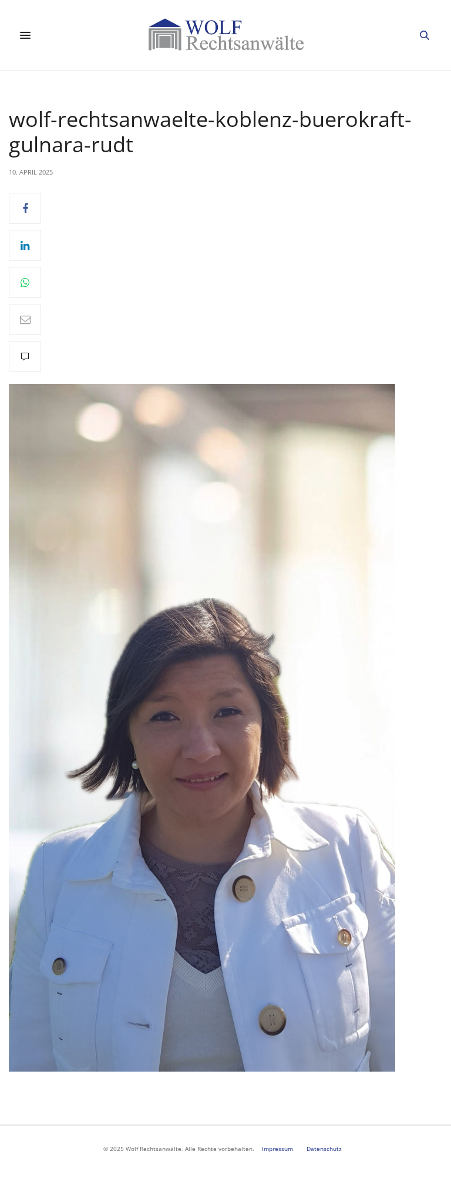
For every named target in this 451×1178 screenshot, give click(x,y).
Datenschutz (324, 1148)
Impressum (277, 1148)
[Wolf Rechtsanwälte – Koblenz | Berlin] (225, 35)
